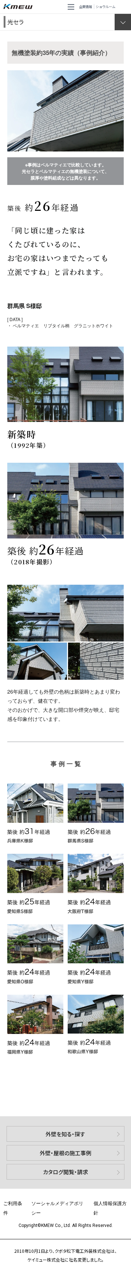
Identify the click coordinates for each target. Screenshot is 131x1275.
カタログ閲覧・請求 (65, 1172)
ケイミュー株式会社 (19, 7)
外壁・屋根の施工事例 (65, 1153)
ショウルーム (105, 6)
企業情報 (85, 6)
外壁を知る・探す (65, 1134)
